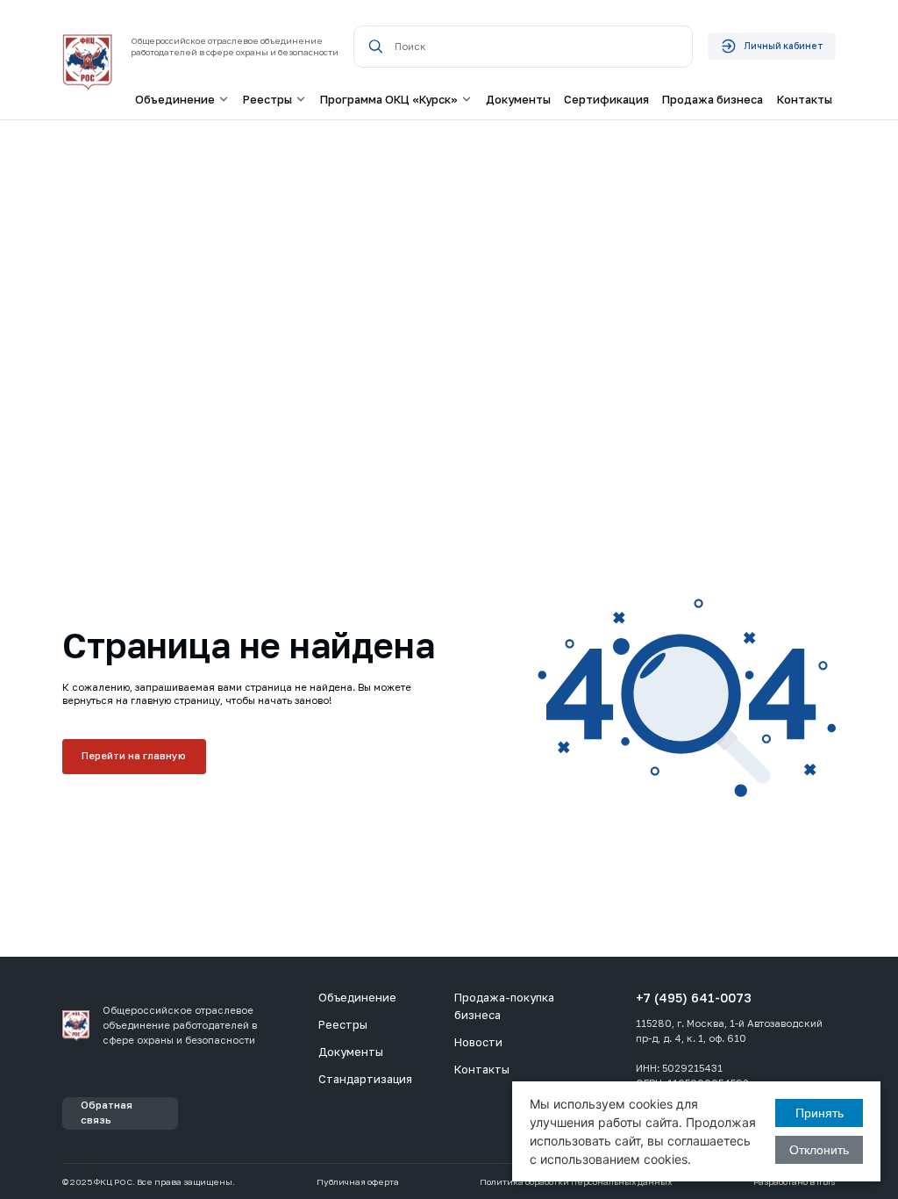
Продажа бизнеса (712, 99)
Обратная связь (106, 1112)
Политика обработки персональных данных (576, 1182)
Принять (819, 1113)
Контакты (804, 99)
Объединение (357, 997)
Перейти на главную (134, 756)
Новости (478, 1042)
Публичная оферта (358, 1182)
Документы (518, 99)
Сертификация (606, 99)
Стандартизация (365, 1079)
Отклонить (819, 1150)
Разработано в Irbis (794, 1182)
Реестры (342, 1024)
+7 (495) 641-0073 (694, 997)
